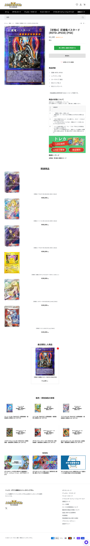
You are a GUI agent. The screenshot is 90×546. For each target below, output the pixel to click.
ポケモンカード (16, 12)
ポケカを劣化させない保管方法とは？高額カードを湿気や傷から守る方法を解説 (73, 472)
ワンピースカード (45, 12)
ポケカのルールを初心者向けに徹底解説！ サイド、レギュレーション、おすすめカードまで (16, 473)
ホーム (7, 12)
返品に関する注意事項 (68, 512)
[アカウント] (81, 5)
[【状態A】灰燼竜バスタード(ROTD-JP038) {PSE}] (45, 361)
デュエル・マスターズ (30, 12)
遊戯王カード (81, 12)
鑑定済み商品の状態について (70, 510)
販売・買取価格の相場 (45, 397)
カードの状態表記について (70, 507)
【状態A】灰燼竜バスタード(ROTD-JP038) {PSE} (26, 23)
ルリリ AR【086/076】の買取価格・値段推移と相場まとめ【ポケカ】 (44, 417)
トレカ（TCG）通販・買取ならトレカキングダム (20, 537)
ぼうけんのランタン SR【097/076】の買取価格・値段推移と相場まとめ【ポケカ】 (73, 441)
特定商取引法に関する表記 (70, 518)
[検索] (83, 17)
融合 (10, 23)
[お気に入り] (77, 4)
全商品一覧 (52, 158)
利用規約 (65, 515)
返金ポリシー (66, 524)
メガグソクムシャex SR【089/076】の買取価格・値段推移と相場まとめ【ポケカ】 (16, 441)
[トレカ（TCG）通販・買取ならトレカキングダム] (13, 5)
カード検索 (65, 504)
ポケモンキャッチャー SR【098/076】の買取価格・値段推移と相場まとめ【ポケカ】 (44, 441)
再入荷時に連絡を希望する (67, 48)
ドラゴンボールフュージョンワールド (63, 12)
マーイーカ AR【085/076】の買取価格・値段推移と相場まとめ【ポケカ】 (16, 417)
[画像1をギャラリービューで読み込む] (24, 55)
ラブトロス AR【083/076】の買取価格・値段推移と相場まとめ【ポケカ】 (73, 417)
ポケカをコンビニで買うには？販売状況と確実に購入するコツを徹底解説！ (45, 472)
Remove (58, 349)
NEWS (45, 452)
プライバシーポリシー (68, 521)
